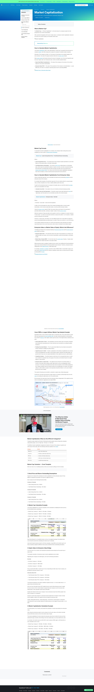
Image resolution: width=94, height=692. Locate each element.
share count (57, 165)
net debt (67, 177)
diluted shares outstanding (52, 152)
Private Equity (49, 1)
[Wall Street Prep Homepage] (5, 5)
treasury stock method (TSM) (41, 170)
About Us (50, 690)
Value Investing (72, 1)
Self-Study (20, 690)
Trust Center (63, 690)
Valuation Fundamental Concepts (25, 15)
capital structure (45, 246)
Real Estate (59, 1)
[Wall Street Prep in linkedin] (69, 688)
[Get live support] (88, 690)
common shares (63, 210)
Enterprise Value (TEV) (25, 19)
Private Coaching (24, 5)
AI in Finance (42, 1)
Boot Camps (18, 5)
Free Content (41, 5)
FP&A (54, 1)
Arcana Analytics (61, 328)
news (36, 376)
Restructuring (65, 1)
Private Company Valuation (24, 37)
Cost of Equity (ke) (24, 29)
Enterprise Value (50, 144)
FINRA (57, 446)
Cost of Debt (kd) (24, 31)
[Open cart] (89, 5)
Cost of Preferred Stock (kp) (25, 34)
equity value (61, 55)
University (35, 5)
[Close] (92, 688)
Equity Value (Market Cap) (25, 22)
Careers (58, 690)
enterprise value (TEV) (59, 229)
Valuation (42, 9)
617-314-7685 (35, 688)
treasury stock (41, 209)
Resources (37, 9)
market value (60, 239)
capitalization (41, 50)
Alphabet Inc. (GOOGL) (44, 248)
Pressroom (54, 690)
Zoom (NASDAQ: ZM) (49, 336)
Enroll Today (59, 429)
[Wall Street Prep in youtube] (74, 688)
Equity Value (24, 24)
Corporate (30, 5)
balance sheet (42, 250)
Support (46, 690)
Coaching (29, 690)
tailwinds (42, 337)
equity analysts (40, 58)
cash (70, 191)
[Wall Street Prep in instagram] (71, 688)
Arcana (43, 251)
